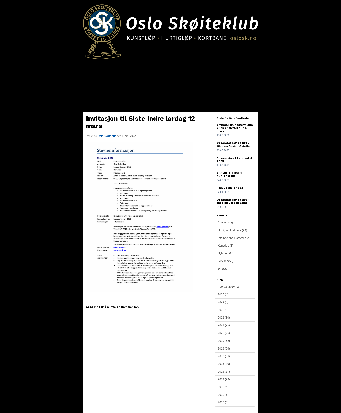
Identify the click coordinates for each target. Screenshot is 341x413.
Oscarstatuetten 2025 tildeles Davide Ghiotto (233, 144)
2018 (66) (224, 348)
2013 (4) (223, 386)
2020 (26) (224, 333)
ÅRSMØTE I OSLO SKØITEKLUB (229, 174)
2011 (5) (223, 394)
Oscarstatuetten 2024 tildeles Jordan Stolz (233, 201)
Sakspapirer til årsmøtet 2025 (235, 159)
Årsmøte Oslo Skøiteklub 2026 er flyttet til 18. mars (235, 128)
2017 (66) (224, 356)
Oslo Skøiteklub (107, 135)
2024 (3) (223, 302)
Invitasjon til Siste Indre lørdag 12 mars (140, 122)
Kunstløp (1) (225, 245)
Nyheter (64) (225, 253)
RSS (223, 268)
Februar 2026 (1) (228, 286)
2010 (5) (223, 402)
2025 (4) (223, 294)
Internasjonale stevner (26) (234, 237)
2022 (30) (224, 317)
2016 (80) (224, 363)
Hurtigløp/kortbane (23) (232, 230)
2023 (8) (223, 309)
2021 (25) (224, 325)
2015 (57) (224, 371)
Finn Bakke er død (230, 188)
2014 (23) (224, 379)
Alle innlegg (225, 222)
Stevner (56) (225, 261)
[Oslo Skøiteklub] (170, 29)
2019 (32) (224, 340)
